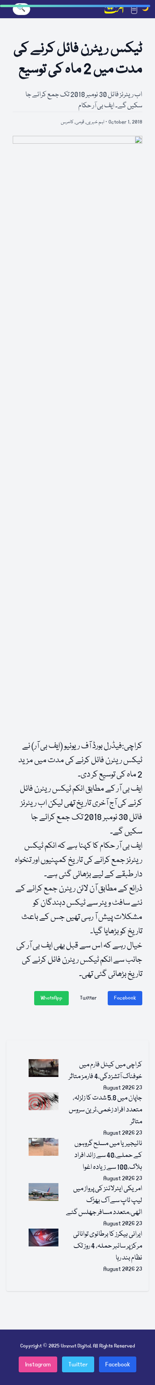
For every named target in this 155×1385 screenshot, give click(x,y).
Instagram (38, 1364)
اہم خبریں (95, 122)
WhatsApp (51, 998)
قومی (80, 122)
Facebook (125, 998)
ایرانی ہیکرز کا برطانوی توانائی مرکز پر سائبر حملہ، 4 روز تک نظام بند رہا (107, 1246)
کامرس (67, 122)
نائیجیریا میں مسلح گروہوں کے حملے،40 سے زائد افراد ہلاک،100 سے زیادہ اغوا (108, 1155)
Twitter (88, 998)
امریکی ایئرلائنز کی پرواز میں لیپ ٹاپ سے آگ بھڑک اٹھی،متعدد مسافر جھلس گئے (104, 1200)
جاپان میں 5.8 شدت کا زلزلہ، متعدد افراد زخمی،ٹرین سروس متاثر (105, 1110)
